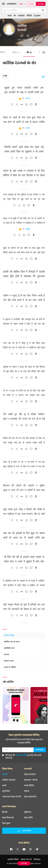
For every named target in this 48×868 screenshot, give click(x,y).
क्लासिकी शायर (9, 648)
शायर (10, 15)
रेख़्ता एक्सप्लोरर (30, 796)
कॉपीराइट (37, 859)
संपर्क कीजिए (29, 785)
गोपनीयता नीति (21, 755)
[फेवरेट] (21, 35)
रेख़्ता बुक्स (6, 823)
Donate (31, 4)
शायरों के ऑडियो (10, 667)
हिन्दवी (4, 812)
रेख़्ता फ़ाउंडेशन (30, 774)
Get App (41, 4)
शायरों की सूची (9, 635)
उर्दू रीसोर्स (6, 791)
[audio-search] (43, 10)
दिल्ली (31, 40)
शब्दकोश (21, 15)
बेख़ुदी (28, 229)
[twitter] (17, 849)
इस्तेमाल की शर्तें (26, 859)
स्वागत (28, 98)
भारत (35, 40)
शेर (29, 53)
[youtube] (24, 849)
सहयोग (5, 774)
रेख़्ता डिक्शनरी (8, 817)
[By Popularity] (43, 77)
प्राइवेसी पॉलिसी (13, 859)
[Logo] (11, 4)
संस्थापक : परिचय (30, 780)
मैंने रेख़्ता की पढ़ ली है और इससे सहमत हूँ (23, 756)
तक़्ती (4, 785)
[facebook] (11, 849)
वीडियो (29, 15)
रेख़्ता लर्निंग (28, 817)
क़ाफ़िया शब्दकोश (8, 780)
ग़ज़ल (16, 53)
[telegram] (37, 849)
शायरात (6, 654)
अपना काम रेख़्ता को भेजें (11, 796)
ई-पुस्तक (37, 15)
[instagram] (30, 849)
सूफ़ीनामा (27, 812)
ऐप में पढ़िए (24, 863)
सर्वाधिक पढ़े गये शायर (11, 642)
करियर (26, 791)
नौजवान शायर (9, 661)
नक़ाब (28, 128)
